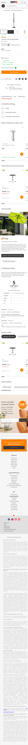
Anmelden (23, 420)
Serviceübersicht (14, 475)
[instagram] (16, 519)
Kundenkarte (14, 477)
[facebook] (9, 519)
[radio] (14, 293)
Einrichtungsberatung (14, 483)
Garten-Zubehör (6, 382)
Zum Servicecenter (14, 447)
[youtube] (19, 519)
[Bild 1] (3, 32)
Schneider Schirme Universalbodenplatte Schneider (13, 126)
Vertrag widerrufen (14, 496)
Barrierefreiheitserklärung (10, 529)
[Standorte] (22, 2)
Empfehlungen (21, 96)
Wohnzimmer (14, 458)
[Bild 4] (24, 32)
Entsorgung (14, 498)
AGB (5, 524)
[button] (3, 2)
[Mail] (26, 79)
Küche (14, 468)
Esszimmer (14, 466)
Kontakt (14, 499)
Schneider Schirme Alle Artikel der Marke (12, 255)
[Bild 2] (10, 32)
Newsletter (14, 482)
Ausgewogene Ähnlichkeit (9, 336)
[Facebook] (19, 79)
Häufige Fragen (14, 494)
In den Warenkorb (14, 72)
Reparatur (14, 502)
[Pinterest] (23, 79)
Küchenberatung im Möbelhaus (14, 485)
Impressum (6, 522)
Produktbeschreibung (6, 96)
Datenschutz (7, 526)
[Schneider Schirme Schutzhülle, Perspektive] (14, 20)
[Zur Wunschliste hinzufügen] (26, 37)
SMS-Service (14, 480)
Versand (9, 50)
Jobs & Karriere (14, 506)
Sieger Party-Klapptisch (7, 168)
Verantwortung (14, 509)
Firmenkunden (14, 487)
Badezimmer (14, 463)
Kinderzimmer (14, 464)
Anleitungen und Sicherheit (12, 116)
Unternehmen (14, 504)
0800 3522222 (11, 87)
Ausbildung (14, 507)
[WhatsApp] (16, 79)
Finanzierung (14, 478)
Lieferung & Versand (10, 112)
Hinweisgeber (7, 527)
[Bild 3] (17, 32)
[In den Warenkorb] (21, 154)
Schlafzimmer (14, 459)
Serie (15, 96)
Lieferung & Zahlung (14, 501)
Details (7, 108)
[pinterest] (12, 519)
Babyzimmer (14, 461)
